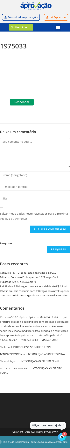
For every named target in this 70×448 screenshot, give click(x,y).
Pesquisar (6, 243)
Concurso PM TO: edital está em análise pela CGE (28, 272)
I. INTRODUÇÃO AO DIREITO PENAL (31, 347)
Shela (3, 347)
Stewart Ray (7, 361)
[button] (58, 27)
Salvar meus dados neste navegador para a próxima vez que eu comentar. (34, 216)
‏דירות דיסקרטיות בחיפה (12, 368)
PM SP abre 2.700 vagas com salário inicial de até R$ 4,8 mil (33, 286)
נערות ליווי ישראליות (10, 354)
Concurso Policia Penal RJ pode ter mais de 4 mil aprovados (34, 295)
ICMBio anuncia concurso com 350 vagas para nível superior (34, 291)
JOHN (3, 317)
